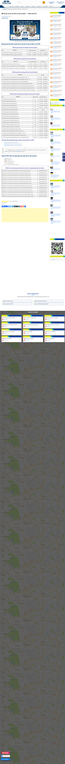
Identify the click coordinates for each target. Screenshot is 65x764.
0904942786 (55, 30)
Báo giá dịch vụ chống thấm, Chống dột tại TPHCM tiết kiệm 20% (56, 215)
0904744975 (55, 74)
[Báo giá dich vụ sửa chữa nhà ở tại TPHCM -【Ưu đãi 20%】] (51, 109)
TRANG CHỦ (11, 6)
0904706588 (55, 78)
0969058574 (5, 326)
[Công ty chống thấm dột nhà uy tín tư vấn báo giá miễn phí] (51, 205)
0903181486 (55, 17)
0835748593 (55, 43)
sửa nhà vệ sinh (19, 151)
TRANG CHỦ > (5, 9)
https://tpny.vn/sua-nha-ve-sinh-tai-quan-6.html (14, 145)
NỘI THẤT (33, 6)
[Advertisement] (25, 216)
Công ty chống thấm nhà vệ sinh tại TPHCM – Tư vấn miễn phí (55, 194)
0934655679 (48, 319)
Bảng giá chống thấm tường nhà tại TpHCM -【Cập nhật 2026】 (56, 222)
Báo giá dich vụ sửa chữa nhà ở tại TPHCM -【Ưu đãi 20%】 (55, 112)
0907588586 (5, 319)
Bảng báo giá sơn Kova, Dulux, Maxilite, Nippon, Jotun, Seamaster (55, 176)
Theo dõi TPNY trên (5, 16)
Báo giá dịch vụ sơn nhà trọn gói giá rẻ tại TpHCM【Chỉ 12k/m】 (56, 136)
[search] (44, 2)
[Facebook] (63, 154)
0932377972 (55, 69)
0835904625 (55, 34)
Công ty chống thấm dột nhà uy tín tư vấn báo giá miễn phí (56, 208)
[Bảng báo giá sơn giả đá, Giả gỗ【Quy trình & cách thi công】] (51, 147)
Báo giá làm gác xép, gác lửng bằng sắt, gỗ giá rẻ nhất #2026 (56, 119)
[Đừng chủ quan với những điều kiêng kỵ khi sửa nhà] (51, 123)
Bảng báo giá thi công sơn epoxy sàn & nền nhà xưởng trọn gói (56, 143)
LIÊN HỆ (50, 6)
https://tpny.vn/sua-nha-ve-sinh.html (12, 142)
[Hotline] (63, 160)
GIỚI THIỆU (17, 6)
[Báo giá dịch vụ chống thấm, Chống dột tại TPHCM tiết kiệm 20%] (51, 212)
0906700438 (55, 65)
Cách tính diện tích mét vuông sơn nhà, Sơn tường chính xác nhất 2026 (55, 163)
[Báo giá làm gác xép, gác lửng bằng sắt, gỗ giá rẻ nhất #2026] (51, 116)
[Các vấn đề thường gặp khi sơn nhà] (51, 167)
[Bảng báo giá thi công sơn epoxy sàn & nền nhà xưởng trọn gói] (51, 140)
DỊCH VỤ (22, 6)
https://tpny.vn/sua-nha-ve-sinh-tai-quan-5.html (14, 144)
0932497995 (55, 56)
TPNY (54, 259)
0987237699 (48, 326)
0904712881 (55, 52)
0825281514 (51, 3)
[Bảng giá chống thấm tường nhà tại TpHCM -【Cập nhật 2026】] (51, 219)
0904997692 (48, 333)
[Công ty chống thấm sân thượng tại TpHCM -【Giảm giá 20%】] (51, 184)
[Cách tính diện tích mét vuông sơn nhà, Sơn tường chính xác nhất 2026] (51, 160)
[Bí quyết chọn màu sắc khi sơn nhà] (51, 154)
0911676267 (27, 326)
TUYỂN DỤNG (45, 6)
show (7, 18)
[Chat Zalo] (63, 157)
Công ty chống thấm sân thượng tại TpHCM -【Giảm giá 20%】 (55, 187)
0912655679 (55, 96)
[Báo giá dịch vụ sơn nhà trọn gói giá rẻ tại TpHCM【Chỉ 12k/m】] (51, 133)
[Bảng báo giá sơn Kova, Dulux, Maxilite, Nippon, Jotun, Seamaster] (51, 173)
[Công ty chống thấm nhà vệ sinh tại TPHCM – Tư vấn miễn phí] (51, 191)
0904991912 (55, 21)
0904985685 (27, 340)
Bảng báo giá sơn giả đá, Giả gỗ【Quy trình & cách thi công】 (56, 150)
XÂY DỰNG (39, 6)
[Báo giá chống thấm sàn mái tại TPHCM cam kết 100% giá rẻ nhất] (51, 198)
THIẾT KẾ (28, 6)
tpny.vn (10, 158)
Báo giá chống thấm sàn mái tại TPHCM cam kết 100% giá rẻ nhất (56, 201)
